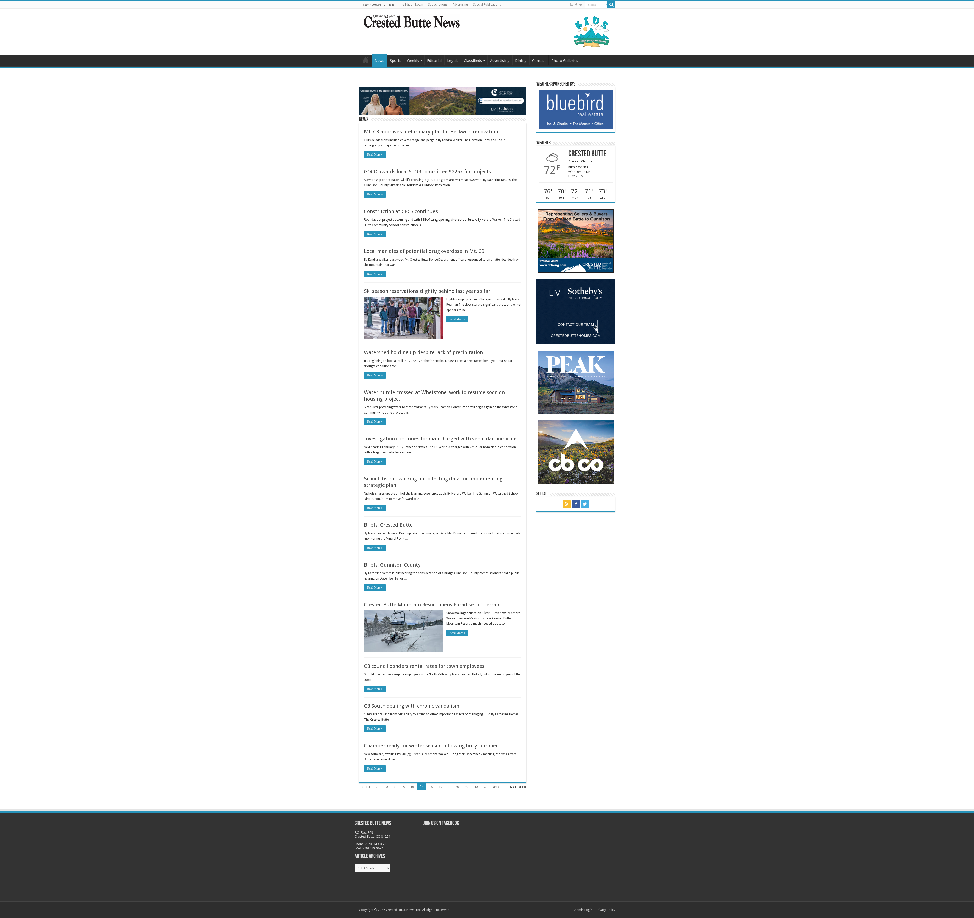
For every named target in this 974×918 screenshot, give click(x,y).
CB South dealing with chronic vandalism (411, 706)
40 (476, 787)
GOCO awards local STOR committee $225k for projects (427, 171)
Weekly (413, 60)
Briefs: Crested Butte (388, 525)
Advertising (460, 4)
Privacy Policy (605, 910)
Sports (395, 60)
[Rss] (571, 5)
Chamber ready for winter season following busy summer (431, 746)
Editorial (434, 60)
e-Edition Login (412, 4)
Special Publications (487, 4)
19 (440, 787)
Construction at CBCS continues (401, 211)
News (379, 60)
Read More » (375, 154)
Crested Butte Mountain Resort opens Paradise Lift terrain (432, 605)
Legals (452, 60)
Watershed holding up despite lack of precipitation (423, 352)
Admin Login (583, 910)
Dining (521, 60)
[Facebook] (576, 5)
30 (466, 787)
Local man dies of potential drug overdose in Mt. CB (424, 251)
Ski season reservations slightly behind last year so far (427, 291)
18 (431, 787)
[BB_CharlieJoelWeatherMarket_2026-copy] (576, 109)
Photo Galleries (564, 60)
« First (365, 787)
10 (386, 787)
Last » (496, 787)
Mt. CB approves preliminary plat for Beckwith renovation (431, 132)
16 (412, 787)
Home (365, 60)
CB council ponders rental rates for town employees (424, 666)
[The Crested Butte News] (412, 20)
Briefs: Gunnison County (392, 565)
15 (403, 787)
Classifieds (473, 60)
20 (457, 787)
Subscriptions (437, 4)
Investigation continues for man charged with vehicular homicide (440, 439)
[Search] (611, 4)
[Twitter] (581, 5)
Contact (539, 60)
